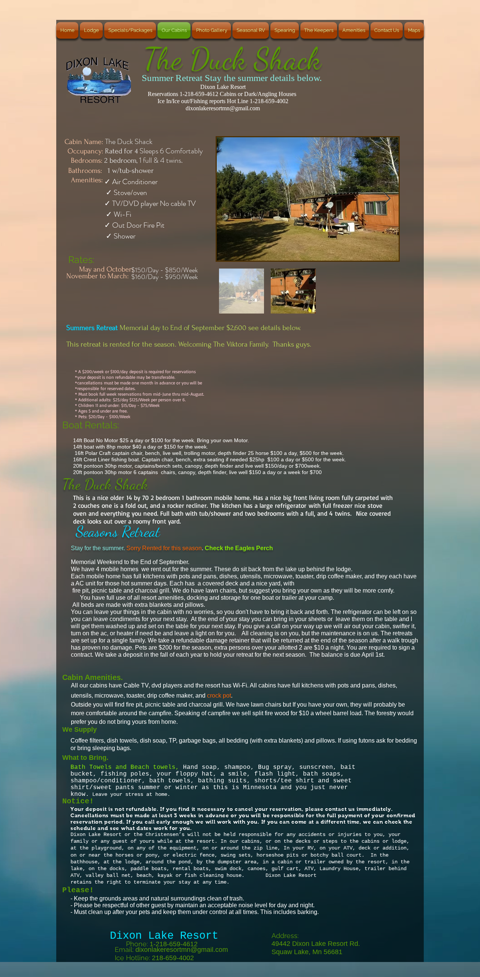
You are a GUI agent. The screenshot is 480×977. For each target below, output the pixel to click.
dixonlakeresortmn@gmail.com (223, 108)
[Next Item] (386, 199)
